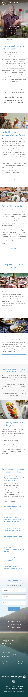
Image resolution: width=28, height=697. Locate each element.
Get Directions (5, 645)
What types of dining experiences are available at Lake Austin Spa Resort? (12, 519)
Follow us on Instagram (16, 627)
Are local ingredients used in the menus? (12, 559)
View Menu (14, 311)
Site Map (13, 686)
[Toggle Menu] (25, 3)
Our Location (17, 667)
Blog (3, 665)
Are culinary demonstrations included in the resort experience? (13, 538)
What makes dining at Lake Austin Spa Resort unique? (13, 529)
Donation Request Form (7, 667)
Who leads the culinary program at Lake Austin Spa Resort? (13, 549)
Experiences (9, 39)
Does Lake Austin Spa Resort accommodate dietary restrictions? (11, 478)
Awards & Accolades (19, 663)
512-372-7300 (13, 643)
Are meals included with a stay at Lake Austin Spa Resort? (12, 508)
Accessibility (19, 688)
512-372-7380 (13, 654)
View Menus (14, 180)
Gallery (3, 663)
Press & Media (18, 659)
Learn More (14, 248)
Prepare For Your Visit (19, 661)
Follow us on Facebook (16, 624)
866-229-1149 (5, 643)
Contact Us (7, 686)
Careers (16, 665)
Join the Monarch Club (16, 621)
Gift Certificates (5, 659)
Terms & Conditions (10, 688)
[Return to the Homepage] (13, 3)
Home (3, 39)
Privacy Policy (20, 686)
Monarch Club (5, 661)
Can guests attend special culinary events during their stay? (13, 568)
